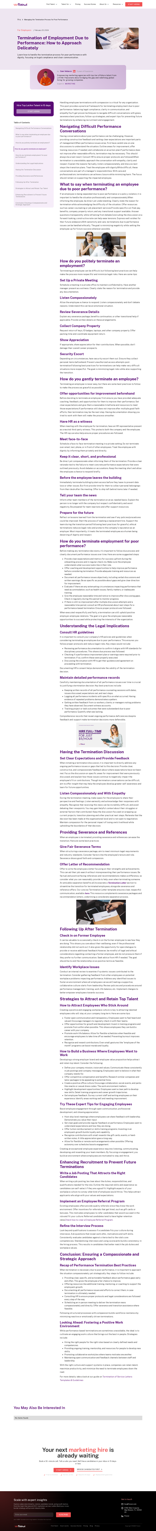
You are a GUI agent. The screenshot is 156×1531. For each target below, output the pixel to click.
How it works (64, 1526)
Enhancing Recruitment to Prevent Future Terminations (31, 196)
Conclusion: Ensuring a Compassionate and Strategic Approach (31, 204)
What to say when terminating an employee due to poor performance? (33, 135)
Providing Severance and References (29, 176)
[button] (52, 4)
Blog (19, 19)
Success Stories (90, 4)
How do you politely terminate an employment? (33, 143)
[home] (22, 4)
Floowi (126, 1516)
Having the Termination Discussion (28, 170)
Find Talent (54, 1526)
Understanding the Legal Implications (29, 163)
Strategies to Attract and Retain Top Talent (32, 188)
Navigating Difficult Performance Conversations (33, 128)
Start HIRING (134, 4)
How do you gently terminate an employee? (30, 149)
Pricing (77, 4)
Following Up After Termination (27, 182)
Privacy (97, 1526)
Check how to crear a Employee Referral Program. (89, 1220)
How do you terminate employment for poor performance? (31, 156)
